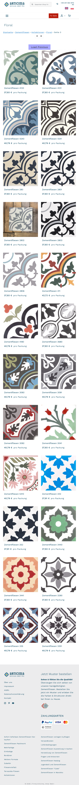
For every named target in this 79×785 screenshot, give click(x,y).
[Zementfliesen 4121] (58, 67)
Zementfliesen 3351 (52, 646)
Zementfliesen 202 (51, 494)
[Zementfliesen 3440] (58, 523)
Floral (49, 32)
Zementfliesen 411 (51, 291)
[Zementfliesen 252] (20, 523)
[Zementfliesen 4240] (20, 117)
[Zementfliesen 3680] (58, 320)
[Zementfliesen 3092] (20, 422)
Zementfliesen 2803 (52, 240)
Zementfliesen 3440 (52, 544)
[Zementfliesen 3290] (58, 574)
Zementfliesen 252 (13, 544)
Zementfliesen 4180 (14, 342)
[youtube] (13, 703)
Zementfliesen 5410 (14, 494)
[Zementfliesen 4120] (20, 67)
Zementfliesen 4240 (14, 139)
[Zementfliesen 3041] (58, 422)
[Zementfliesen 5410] (20, 473)
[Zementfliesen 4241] (58, 117)
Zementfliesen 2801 (52, 189)
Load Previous (39, 47)
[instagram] (5, 703)
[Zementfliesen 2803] (58, 219)
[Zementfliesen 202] (58, 473)
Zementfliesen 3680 (52, 342)
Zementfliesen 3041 (52, 443)
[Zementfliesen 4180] (20, 320)
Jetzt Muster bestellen (56, 674)
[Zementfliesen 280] (20, 168)
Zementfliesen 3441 (14, 595)
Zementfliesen (22, 32)
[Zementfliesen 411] (58, 270)
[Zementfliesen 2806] (20, 270)
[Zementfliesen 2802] (20, 219)
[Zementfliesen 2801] (58, 168)
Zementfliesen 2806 (14, 291)
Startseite (8, 32)
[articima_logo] (14, 3)
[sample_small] (45, 703)
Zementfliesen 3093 (14, 392)
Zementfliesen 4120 (14, 88)
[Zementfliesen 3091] (58, 371)
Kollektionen (37, 32)
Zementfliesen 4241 (52, 139)
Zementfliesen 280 (13, 189)
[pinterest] (9, 703)
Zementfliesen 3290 (52, 595)
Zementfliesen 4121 (52, 88)
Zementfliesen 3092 (14, 443)
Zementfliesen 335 (13, 646)
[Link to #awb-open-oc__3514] (7, 16)
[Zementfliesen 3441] (20, 574)
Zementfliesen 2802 (14, 240)
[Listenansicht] (41, 36)
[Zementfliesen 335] (20, 625)
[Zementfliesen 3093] (20, 371)
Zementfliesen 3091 (52, 392)
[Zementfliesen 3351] (58, 625)
